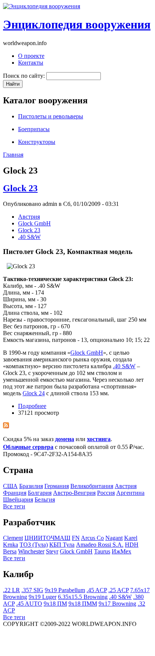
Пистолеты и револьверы (50, 116)
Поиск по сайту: (24, 76)
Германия (56, 486)
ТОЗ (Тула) (34, 544)
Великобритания (91, 486)
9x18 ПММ (82, 603)
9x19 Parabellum (65, 590)
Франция (14, 493)
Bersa (10, 551)
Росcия (106, 493)
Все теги (14, 506)
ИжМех (121, 551)
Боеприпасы (34, 129)
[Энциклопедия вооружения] (41, 6)
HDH (131, 544)
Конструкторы (36, 142)
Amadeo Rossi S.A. (99, 544)
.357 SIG (32, 590)
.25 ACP (118, 590)
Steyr (52, 551)
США (10, 486)
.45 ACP (97, 590)
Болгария (40, 493)
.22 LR (11, 590)
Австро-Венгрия (74, 493)
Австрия (29, 216)
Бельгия (45, 499)
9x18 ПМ (55, 603)
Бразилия (31, 486)
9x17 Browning (117, 603)
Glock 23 (20, 188)
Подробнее (32, 406)
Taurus (102, 551)
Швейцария (18, 499)
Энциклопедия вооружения (76, 24)
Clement (13, 538)
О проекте (31, 56)
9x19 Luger (42, 597)
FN (76, 538)
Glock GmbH (34, 223)
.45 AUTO (29, 603)
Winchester (31, 551)
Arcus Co (92, 538)
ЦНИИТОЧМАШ (47, 538)
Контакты (30, 62)
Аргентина (130, 493)
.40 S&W (29, 237)
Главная (13, 154)
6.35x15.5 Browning (83, 597)
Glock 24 (34, 393)
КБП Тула (61, 544)
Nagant (114, 538)
